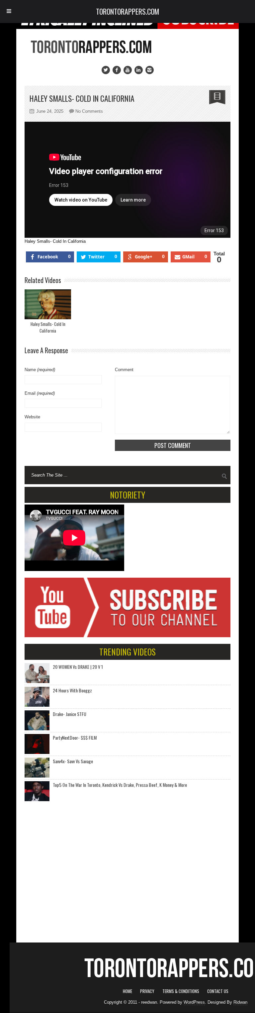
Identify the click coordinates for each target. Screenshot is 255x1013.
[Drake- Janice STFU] (37, 720)
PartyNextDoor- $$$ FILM (75, 737)
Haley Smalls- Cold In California (48, 327)
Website (32, 416)
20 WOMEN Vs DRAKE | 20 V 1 (78, 666)
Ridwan (240, 1002)
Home (127, 991)
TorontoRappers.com (127, 11)
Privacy (147, 991)
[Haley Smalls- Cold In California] (48, 304)
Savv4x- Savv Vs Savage (73, 761)
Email (40, 393)
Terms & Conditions (180, 991)
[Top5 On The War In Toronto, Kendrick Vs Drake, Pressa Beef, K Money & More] (37, 791)
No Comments (89, 111)
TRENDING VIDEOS (127, 652)
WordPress (194, 1002)
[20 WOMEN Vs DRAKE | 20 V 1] (37, 673)
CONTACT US (217, 991)
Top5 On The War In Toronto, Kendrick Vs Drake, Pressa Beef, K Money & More (120, 784)
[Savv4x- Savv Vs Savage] (37, 768)
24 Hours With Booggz (72, 690)
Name (40, 369)
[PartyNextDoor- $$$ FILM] (37, 744)
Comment (124, 369)
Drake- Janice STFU (69, 713)
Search (224, 476)
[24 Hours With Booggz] (37, 697)
